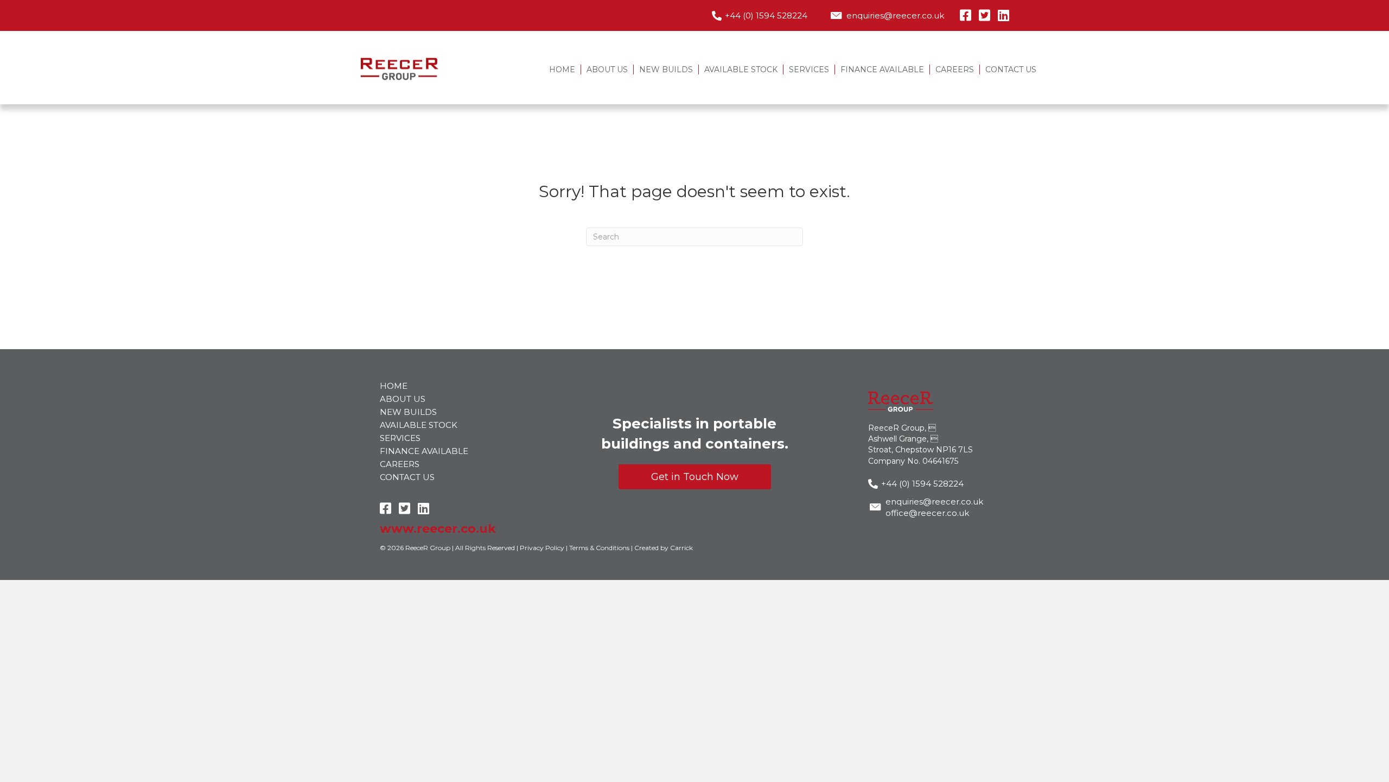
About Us (607, 69)
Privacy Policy (542, 548)
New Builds (666, 69)
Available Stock (741, 69)
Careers (954, 69)
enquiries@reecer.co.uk (895, 15)
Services (809, 69)
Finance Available (882, 69)
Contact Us (1010, 69)
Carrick (681, 548)
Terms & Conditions (599, 548)
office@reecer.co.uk (927, 513)
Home (562, 69)
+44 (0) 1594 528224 (766, 15)
